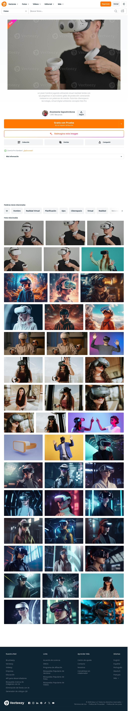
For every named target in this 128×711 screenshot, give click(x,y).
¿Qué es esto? (28, 151)
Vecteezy (9, 664)
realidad (102, 211)
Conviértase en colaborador (82, 672)
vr (7, 211)
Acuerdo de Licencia (50, 660)
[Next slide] (118, 211)
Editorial (48, 4)
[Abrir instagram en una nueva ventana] (33, 703)
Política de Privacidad (95, 704)
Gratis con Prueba (63, 123)
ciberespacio (76, 211)
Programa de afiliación (51, 667)
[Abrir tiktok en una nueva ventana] (45, 703)
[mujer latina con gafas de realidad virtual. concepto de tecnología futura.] (23, 370)
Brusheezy (10, 660)
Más (59, 4)
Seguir (80, 114)
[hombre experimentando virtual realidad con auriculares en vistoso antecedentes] (107, 343)
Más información (12, 156)
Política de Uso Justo (112, 704)
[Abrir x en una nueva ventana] (49, 703)
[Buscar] (114, 11)
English (115, 660)
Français (115, 674)
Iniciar (114, 4)
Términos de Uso (78, 704)
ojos (64, 211)
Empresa (9, 671)
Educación (10, 674)
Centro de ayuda (83, 660)
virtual (90, 211)
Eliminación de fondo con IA (17, 687)
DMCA (45, 664)
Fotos (24, 4)
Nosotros (80, 667)
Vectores (12, 4)
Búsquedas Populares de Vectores (52, 672)
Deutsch (115, 671)
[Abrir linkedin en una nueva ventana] (37, 703)
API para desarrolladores (16, 678)
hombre (16, 211)
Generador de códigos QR (16, 691)
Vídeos (36, 4)
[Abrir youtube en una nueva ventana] (53, 703)
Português (116, 667)
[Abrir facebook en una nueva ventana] (29, 703)
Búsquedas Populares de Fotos (52, 678)
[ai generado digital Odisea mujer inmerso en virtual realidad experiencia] (102, 612)
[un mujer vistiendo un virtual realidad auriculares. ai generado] (104, 447)
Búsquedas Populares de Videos (52, 683)
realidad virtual (33, 211)
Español (115, 664)
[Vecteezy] (4, 4)
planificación (50, 211)
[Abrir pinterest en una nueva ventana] (41, 703)
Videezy (9, 667)
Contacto (80, 664)
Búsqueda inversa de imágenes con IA (14, 683)
